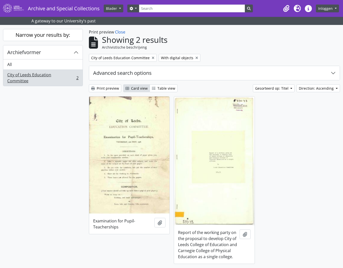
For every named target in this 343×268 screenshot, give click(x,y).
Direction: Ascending (317, 88)
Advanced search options (122, 73)
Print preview (107, 88)
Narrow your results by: (43, 34)
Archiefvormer (24, 52)
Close (120, 32)
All (9, 64)
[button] (286, 8)
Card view (139, 88)
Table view (165, 88)
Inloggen (326, 8)
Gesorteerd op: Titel (272, 88)
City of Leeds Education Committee (43, 78)
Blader (112, 8)
